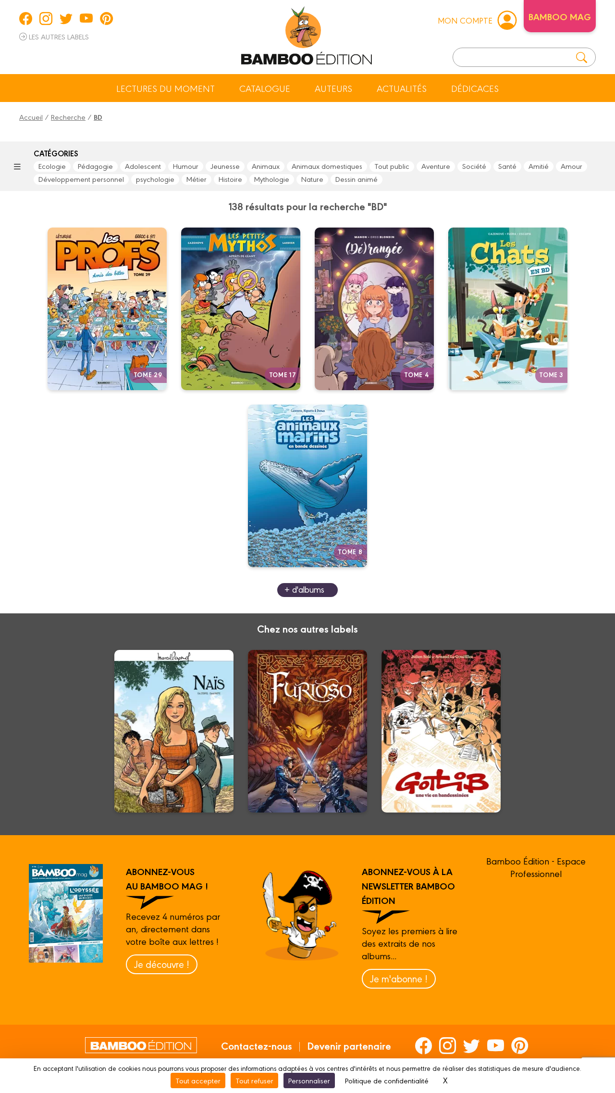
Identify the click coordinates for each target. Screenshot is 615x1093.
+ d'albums (304, 589)
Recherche (68, 117)
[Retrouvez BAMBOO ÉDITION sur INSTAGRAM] (45, 18)
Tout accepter (198, 1080)
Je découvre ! (161, 963)
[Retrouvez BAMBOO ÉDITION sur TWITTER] (66, 18)
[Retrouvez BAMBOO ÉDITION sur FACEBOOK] (25, 18)
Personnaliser (309, 1080)
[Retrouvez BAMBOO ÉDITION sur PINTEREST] (106, 18)
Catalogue (264, 88)
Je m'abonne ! (399, 978)
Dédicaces (475, 88)
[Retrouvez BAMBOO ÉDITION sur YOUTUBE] (86, 18)
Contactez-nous (256, 1045)
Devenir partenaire (349, 1045)
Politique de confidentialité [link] (387, 1080)
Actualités (402, 88)
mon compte (465, 19)
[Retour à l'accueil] (306, 33)
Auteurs (333, 88)
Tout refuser (254, 1080)
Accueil (31, 117)
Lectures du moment (165, 88)
